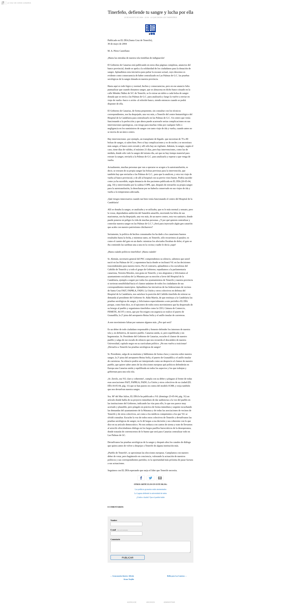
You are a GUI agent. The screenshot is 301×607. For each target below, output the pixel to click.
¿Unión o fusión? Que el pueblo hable (150, 497)
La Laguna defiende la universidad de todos (150, 493)
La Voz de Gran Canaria (19, 3)
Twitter (150, 478)
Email (160, 478)
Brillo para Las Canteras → (177, 576)
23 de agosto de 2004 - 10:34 (136, 17)
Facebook (141, 478)
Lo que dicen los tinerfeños (163, 17)
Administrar (169, 602)
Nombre (114, 520)
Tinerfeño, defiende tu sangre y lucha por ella (150, 12)
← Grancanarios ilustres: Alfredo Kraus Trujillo (122, 577)
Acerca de (131, 602)
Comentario (115, 539)
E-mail (119, 530)
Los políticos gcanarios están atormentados (150, 489)
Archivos (150, 602)
